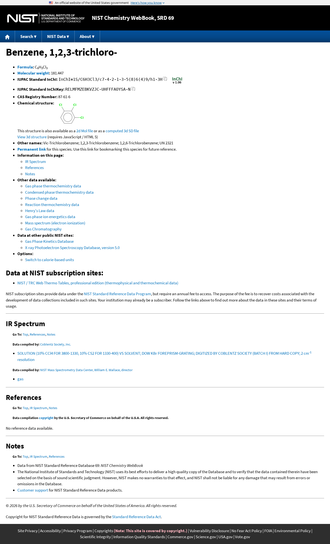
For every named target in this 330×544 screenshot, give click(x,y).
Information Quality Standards (139, 536)
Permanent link (31, 149)
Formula (25, 67)
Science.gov (206, 536)
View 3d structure (32, 137)
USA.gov (225, 536)
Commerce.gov (180, 536)
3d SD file (131, 130)
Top (25, 334)
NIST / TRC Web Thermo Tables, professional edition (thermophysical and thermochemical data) (97, 283)
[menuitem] (7, 36)
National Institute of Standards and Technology (46, 18)
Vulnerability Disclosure (209, 530)
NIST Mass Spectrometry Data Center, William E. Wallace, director (86, 370)
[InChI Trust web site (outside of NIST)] (177, 83)
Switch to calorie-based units (49, 259)
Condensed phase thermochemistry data (59, 192)
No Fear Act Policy (246, 530)
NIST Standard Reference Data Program (117, 293)
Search (26, 36)
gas (20, 379)
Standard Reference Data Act (136, 516)
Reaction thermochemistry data (52, 204)
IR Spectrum (35, 161)
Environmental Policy (292, 530)
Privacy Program (77, 530)
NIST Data (56, 36)
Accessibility (50, 530)
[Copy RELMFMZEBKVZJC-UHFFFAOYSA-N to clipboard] (133, 90)
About (85, 36)
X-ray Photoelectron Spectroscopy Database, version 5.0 (72, 247)
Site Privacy (28, 530)
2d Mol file (84, 130)
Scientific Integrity (95, 536)
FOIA (268, 530)
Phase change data (41, 198)
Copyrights (103, 530)
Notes (30, 173)
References (34, 167)
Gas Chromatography (43, 229)
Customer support (32, 490)
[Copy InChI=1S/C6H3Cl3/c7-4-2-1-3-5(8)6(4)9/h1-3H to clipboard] (165, 80)
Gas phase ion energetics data (50, 216)
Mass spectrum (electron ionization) (55, 223)
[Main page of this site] (7, 36)
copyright (46, 418)
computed (114, 130)
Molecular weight (33, 73)
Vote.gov (242, 536)
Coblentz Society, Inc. (55, 344)
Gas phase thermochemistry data (53, 186)
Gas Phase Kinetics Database (49, 241)
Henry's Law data (39, 210)
